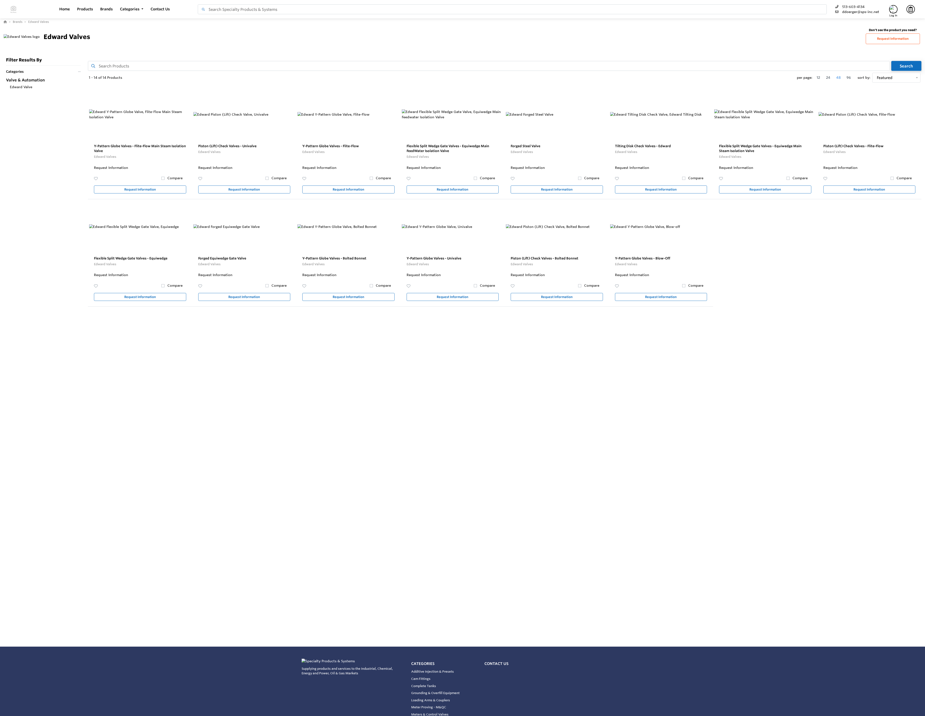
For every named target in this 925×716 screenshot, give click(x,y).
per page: (804, 77)
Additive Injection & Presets (432, 671)
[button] (131, 9)
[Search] (202, 9)
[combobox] (512, 9)
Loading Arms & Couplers (430, 700)
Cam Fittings (420, 679)
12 (818, 77)
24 (828, 77)
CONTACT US (496, 663)
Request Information (893, 39)
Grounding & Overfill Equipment (435, 693)
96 (848, 77)
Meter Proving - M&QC (428, 707)
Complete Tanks (423, 686)
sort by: (864, 77)
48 (838, 77)
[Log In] (893, 9)
